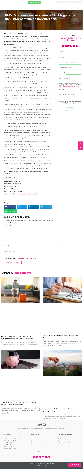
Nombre (7, 245)
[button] (69, 2)
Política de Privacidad (41, 463)
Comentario (8, 225)
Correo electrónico (10, 251)
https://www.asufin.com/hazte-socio (69, 86)
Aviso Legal (32, 463)
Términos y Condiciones (28, 258)
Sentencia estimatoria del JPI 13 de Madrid (22, 194)
